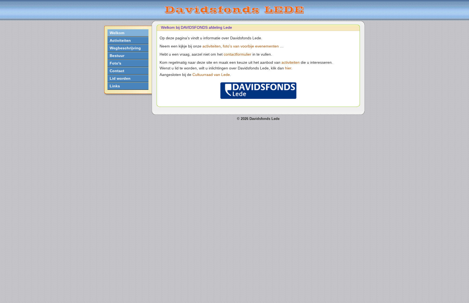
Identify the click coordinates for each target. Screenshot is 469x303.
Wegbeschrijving (125, 48)
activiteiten (211, 46)
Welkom (117, 33)
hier (288, 68)
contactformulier (237, 54)
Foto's (115, 63)
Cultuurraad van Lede (211, 74)
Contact (117, 71)
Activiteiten (120, 40)
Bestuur (117, 55)
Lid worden (120, 78)
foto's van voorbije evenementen (251, 46)
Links (115, 86)
